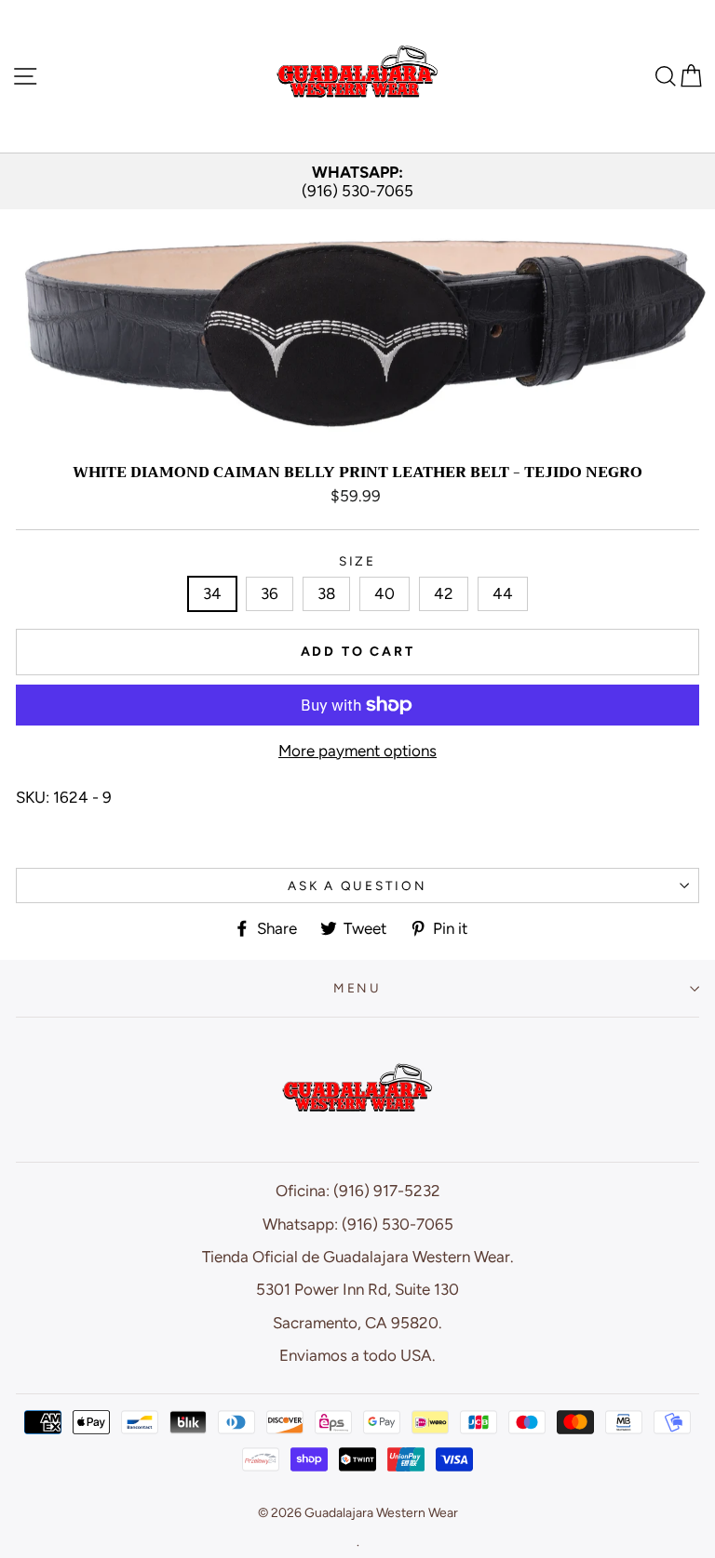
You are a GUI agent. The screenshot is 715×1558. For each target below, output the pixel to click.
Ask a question (357, 885)
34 (212, 593)
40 (384, 593)
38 (326, 593)
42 (443, 593)
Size (357, 560)
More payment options (357, 750)
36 (269, 593)
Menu (357, 987)
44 (502, 593)
